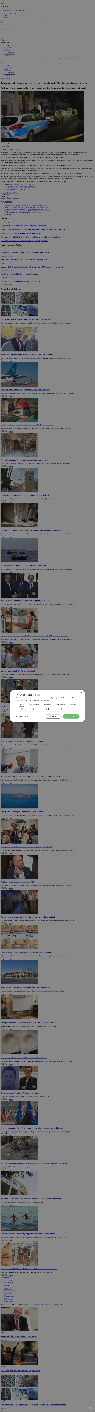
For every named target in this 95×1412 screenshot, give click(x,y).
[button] (21, 716)
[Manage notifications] (90, 1407)
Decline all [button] (53, 716)
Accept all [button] (71, 716)
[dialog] (47, 706)
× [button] (81, 692)
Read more (47, 700)
